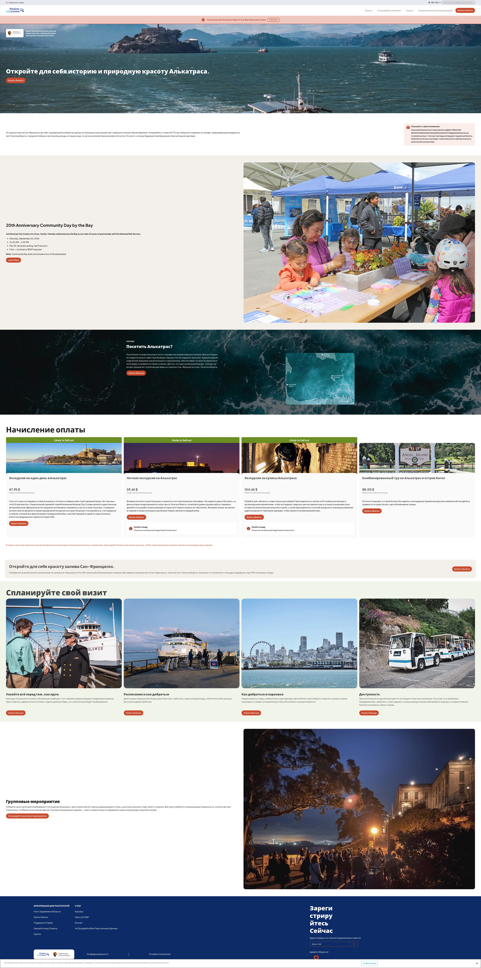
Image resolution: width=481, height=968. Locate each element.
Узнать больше (136, 373)
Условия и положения (159, 954)
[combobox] (434, 2)
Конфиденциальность (97, 954)
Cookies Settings (369, 963)
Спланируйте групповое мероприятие (27, 816)
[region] (240, 963)
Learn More (273, 20)
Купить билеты (465, 10)
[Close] (477, 963)
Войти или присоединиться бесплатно (458, 2)
